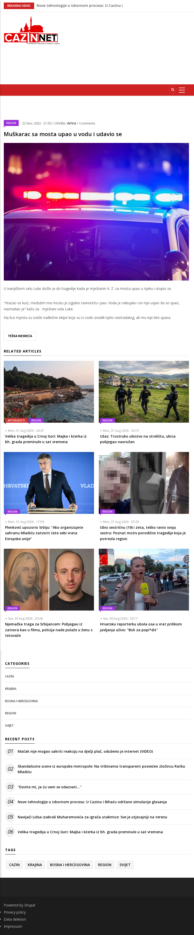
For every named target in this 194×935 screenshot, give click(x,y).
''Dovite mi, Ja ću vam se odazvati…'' (68, 5)
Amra (72, 123)
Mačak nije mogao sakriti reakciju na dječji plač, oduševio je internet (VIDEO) (85, 751)
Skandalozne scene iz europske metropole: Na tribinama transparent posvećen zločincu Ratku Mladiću (101, 769)
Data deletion (15, 919)
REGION (11, 123)
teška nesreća (20, 336)
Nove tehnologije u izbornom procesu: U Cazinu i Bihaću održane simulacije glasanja (92, 801)
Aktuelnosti (16, 420)
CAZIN (9, 676)
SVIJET (9, 725)
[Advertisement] (131, 47)
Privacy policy (15, 912)
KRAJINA (10, 689)
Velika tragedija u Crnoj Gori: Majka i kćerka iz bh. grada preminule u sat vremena (90, 831)
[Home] (32, 29)
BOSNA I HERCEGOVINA (21, 701)
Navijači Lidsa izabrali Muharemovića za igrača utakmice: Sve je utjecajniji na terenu (92, 817)
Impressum (13, 926)
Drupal (29, 905)
